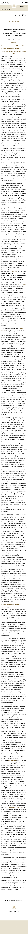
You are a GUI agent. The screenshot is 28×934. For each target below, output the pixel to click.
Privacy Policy (14, 930)
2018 (7, 9)
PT (18, 22)
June (10, 9)
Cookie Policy (14, 928)
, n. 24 (16, 807)
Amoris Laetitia (22, 284)
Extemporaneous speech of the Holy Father (13, 46)
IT (15, 22)
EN (10, 22)
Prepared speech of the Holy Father (11, 48)
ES (13, 22)
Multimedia (14, 42)
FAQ (14, 924)
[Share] (26, 15)
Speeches (3, 9)
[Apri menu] (26, 3)
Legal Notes (14, 926)
